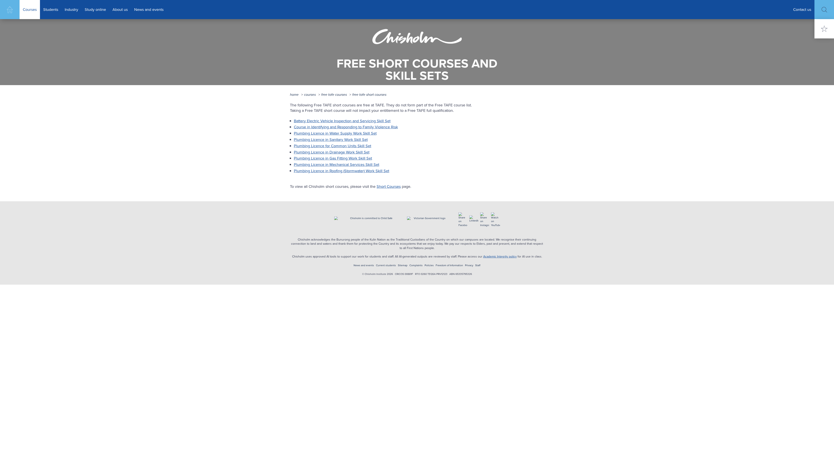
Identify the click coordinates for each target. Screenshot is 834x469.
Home (10, 9)
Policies (429, 265)
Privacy (469, 265)
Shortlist (824, 28)
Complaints (416, 265)
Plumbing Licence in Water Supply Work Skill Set (335, 133)
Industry (71, 9)
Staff (477, 265)
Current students (386, 265)
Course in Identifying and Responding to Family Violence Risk (346, 127)
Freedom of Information (449, 265)
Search (824, 9)
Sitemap (402, 265)
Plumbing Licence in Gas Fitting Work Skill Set (333, 158)
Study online (95, 9)
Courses (30, 9)
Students (50, 9)
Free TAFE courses (334, 94)
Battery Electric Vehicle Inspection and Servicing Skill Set (342, 121)
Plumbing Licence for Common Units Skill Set (332, 146)
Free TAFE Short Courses (369, 94)
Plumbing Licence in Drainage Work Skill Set (331, 152)
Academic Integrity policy (500, 256)
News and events (149, 9)
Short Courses (389, 186)
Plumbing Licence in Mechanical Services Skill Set (336, 164)
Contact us (802, 9)
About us (120, 9)
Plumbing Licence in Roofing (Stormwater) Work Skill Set (341, 171)
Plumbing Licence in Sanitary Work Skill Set (331, 139)
